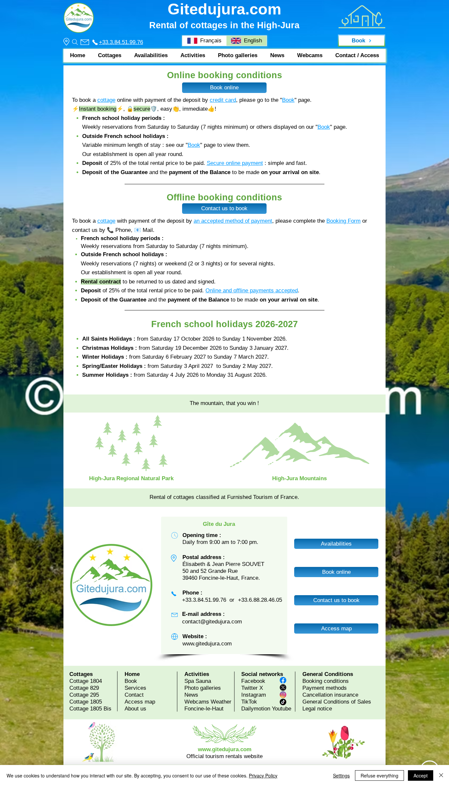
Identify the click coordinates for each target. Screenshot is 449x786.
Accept (421, 775)
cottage (106, 100)
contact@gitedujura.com (212, 621)
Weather (221, 702)
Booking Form (343, 221)
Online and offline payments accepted (251, 290)
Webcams (196, 702)
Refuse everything (379, 775)
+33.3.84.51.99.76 (121, 42)
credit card (223, 100)
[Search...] (74, 42)
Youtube (281, 709)
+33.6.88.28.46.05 (260, 600)
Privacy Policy (263, 775)
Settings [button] (341, 775)
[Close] (441, 775)
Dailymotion (255, 709)
